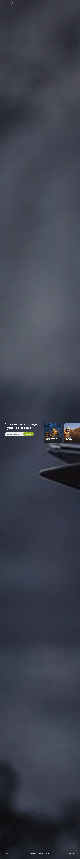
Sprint (25, 4)
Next (75, 854)
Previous (68, 854)
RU (72, 4)
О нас (43, 4)
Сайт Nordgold (57, 4)
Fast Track (19, 4)
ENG (69, 4)
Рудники (38, 4)
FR (74, 4)
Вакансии (31, 4)
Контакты (49, 4)
